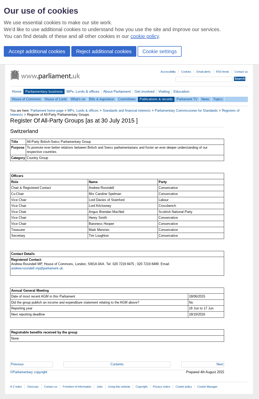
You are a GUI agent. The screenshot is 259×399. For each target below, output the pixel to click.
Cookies (186, 71)
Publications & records (156, 99)
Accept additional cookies (37, 51)
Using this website (119, 386)
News (205, 99)
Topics (218, 99)
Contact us (241, 71)
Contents (117, 364)
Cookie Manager (207, 386)
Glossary (33, 386)
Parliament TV (187, 99)
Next (220, 364)
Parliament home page (47, 110)
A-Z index (16, 386)
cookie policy (145, 36)
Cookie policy (184, 386)
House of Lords (56, 99)
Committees (127, 99)
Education (181, 91)
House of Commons (26, 99)
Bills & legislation (101, 99)
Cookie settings (159, 51)
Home (16, 91)
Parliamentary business (44, 91)
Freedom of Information (77, 386)
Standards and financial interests (127, 110)
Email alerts (204, 71)
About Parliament (117, 91)
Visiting (164, 91)
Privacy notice (161, 386)
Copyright (141, 386)
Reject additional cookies (104, 51)
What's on (78, 99)
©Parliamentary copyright (28, 372)
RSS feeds (222, 71)
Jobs (100, 386)
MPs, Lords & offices (83, 91)
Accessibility (168, 71)
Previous (17, 364)
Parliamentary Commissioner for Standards (186, 110)
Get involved (145, 91)
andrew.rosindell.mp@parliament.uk (37, 268)
